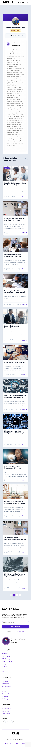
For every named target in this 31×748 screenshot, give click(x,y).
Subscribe (17, 626)
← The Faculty (7, 10)
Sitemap (17, 743)
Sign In (22, 2)
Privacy (19, 631)
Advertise (24, 743)
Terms (22, 631)
